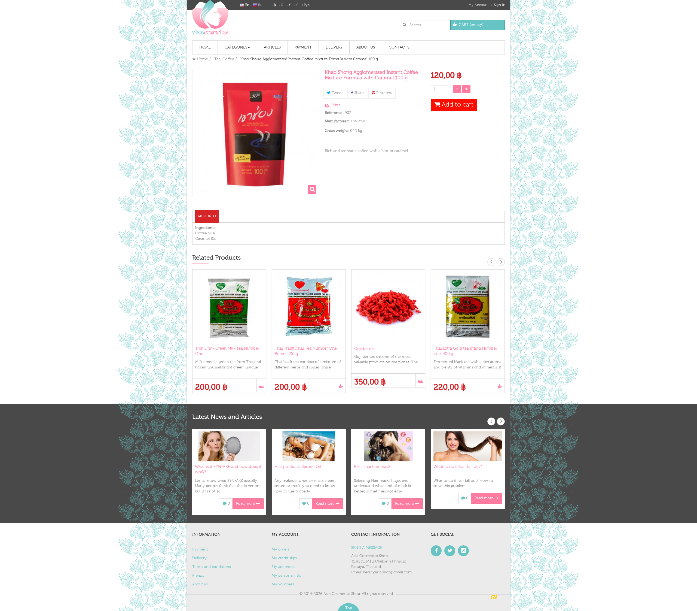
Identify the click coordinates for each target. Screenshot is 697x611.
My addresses (283, 567)
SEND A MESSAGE (366, 548)
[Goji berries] (388, 306)
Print (336, 105)
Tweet (337, 93)
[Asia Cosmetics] (210, 17)
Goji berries (364, 348)
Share (358, 93)
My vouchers (283, 584)
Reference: (334, 113)
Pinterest (383, 93)
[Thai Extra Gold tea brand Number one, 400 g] (468, 306)
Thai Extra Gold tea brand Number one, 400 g (465, 351)
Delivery (199, 558)
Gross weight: (337, 131)
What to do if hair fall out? (457, 466)
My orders (280, 549)
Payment (200, 549)
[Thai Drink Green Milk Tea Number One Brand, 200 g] (229, 306)
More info (207, 216)
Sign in (499, 5)
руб (307, 5)
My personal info (286, 575)
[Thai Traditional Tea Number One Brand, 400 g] (309, 306)
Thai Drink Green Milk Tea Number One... (227, 351)
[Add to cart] (261, 385)
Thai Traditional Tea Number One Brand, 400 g (306, 351)
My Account (478, 5)
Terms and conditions (211, 567)
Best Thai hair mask (372, 466)
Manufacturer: (337, 121)
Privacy (198, 575)
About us (200, 584)
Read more (246, 503)
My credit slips (284, 558)
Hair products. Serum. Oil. (298, 466)
